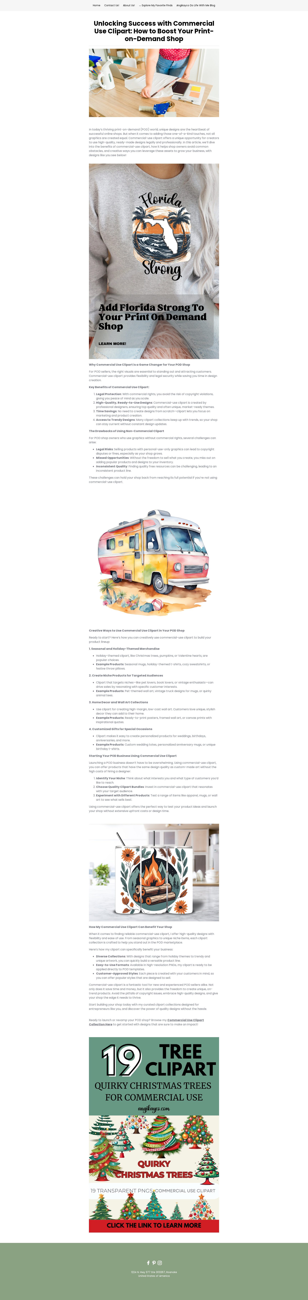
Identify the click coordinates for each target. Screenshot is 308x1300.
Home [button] (96, 5)
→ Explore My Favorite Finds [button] (156, 5)
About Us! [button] (129, 5)
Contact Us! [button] (111, 5)
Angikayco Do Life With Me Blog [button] (195, 5)
